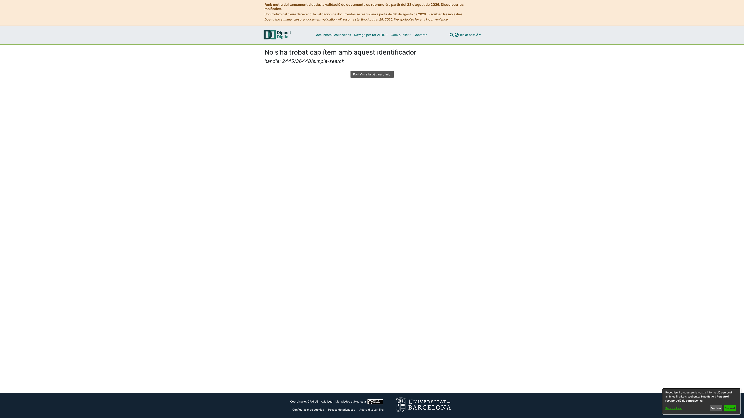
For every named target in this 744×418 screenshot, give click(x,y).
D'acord (730, 408)
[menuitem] (371, 35)
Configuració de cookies (308, 409)
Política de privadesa (341, 409)
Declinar (716, 408)
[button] (451, 34)
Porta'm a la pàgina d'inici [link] (372, 74)
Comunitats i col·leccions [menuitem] (333, 35)
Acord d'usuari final (371, 409)
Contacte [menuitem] (420, 35)
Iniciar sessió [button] (469, 35)
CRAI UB (313, 401)
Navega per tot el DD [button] (369, 35)
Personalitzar (673, 408)
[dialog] (701, 401)
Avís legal (327, 401)
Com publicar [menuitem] (401, 35)
